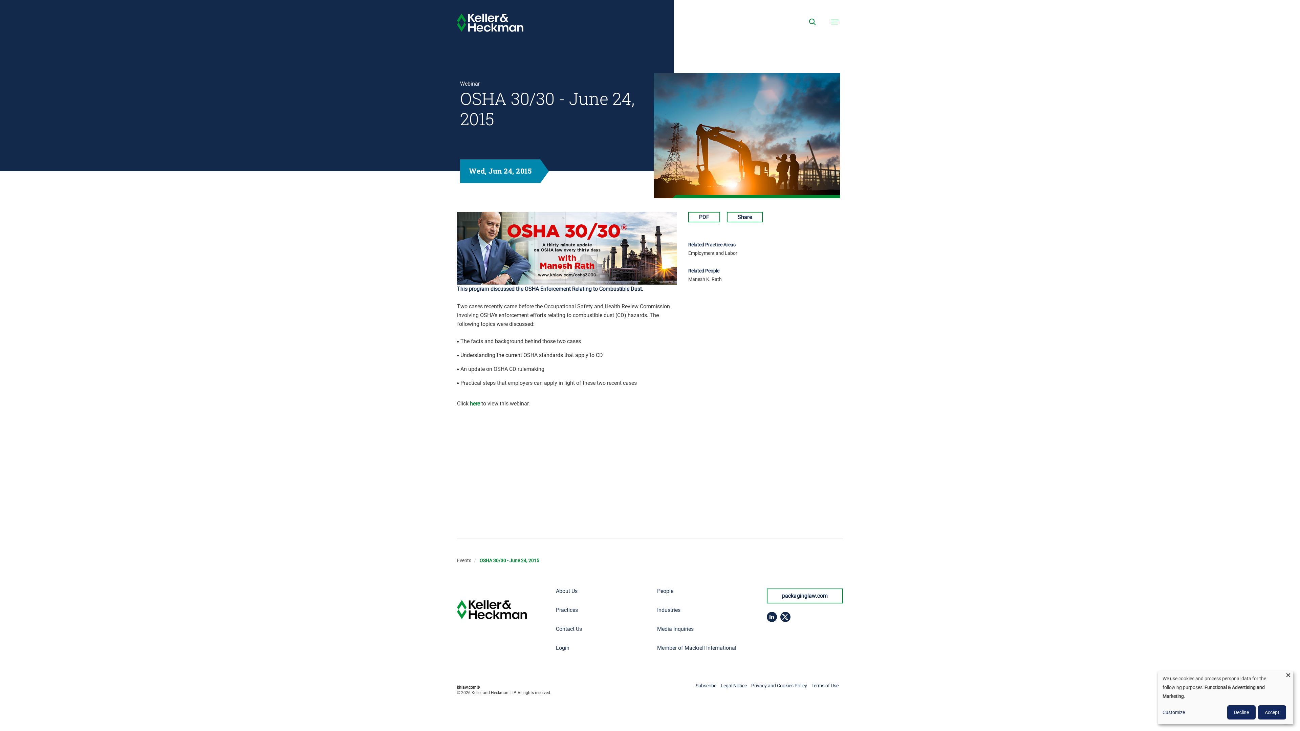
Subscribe (706, 685)
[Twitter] (785, 617)
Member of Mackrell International (696, 648)
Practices (567, 610)
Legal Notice (734, 685)
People (665, 591)
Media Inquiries (675, 629)
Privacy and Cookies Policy (779, 685)
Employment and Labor (712, 253)
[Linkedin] (772, 617)
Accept (1272, 712)
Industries (668, 610)
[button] (812, 22)
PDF (704, 217)
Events (464, 560)
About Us (567, 591)
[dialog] (1225, 697)
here (475, 403)
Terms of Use (825, 685)
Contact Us (569, 629)
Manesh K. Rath (705, 279)
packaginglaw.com (805, 596)
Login (562, 648)
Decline (1241, 712)
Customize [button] (1174, 712)
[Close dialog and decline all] (1288, 675)
